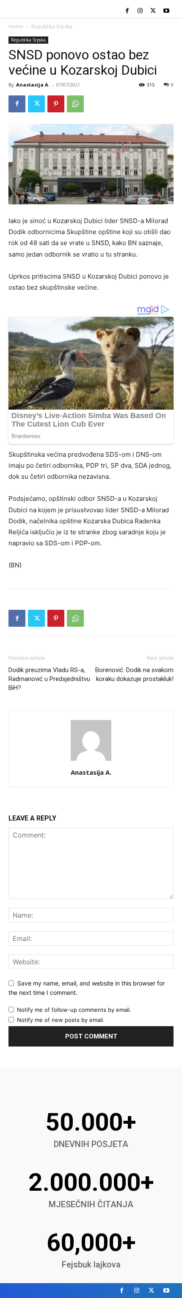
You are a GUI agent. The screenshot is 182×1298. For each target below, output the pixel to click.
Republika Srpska (51, 26)
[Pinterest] (55, 103)
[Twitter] (153, 11)
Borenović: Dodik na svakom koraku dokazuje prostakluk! (134, 674)
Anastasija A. (33, 84)
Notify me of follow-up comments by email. (74, 1009)
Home (15, 26)
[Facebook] (127, 11)
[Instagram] (140, 11)
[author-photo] (91, 760)
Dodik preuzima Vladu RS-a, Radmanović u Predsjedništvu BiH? (49, 679)
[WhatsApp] (75, 103)
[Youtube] (166, 11)
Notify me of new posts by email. (61, 1019)
